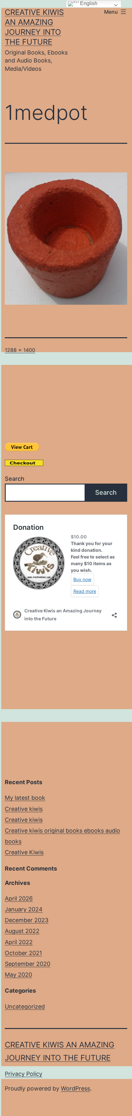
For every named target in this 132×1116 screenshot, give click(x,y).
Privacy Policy (23, 1073)
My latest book (25, 797)
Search (14, 478)
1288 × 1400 (20, 350)
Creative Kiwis (24, 852)
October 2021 (23, 953)
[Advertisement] (66, 706)
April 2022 (19, 942)
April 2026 (19, 898)
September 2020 (27, 963)
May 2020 (18, 974)
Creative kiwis (24, 809)
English (88, 3)
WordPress (75, 1088)
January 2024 (24, 909)
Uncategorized (25, 1006)
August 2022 (22, 931)
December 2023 (26, 920)
